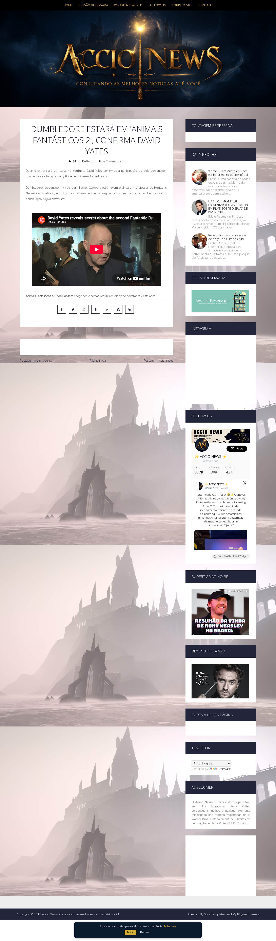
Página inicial (98, 360)
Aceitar (130, 932)
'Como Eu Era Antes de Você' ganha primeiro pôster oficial (228, 173)
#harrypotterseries (214, 521)
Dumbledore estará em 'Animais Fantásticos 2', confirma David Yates (96, 140)
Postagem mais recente (36, 360)
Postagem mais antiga (158, 360)
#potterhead (235, 517)
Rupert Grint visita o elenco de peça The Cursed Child (227, 237)
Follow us (157, 5)
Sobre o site (182, 5)
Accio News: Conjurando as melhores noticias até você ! (80, 914)
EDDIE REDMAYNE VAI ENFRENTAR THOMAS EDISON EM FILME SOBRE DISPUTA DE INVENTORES (228, 206)
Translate (224, 769)
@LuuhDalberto (83, 161)
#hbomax (232, 521)
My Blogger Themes (246, 914)
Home (68, 5)
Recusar (145, 932)
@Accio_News (210, 461)
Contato (205, 5)
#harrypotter (220, 517)
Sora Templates (215, 914)
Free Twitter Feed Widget (233, 556)
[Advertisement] (96, 395)
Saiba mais (169, 926)
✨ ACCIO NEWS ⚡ (210, 456)
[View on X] (245, 483)
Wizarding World (128, 5)
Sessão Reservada (93, 5)
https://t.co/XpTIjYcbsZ (221, 525)
